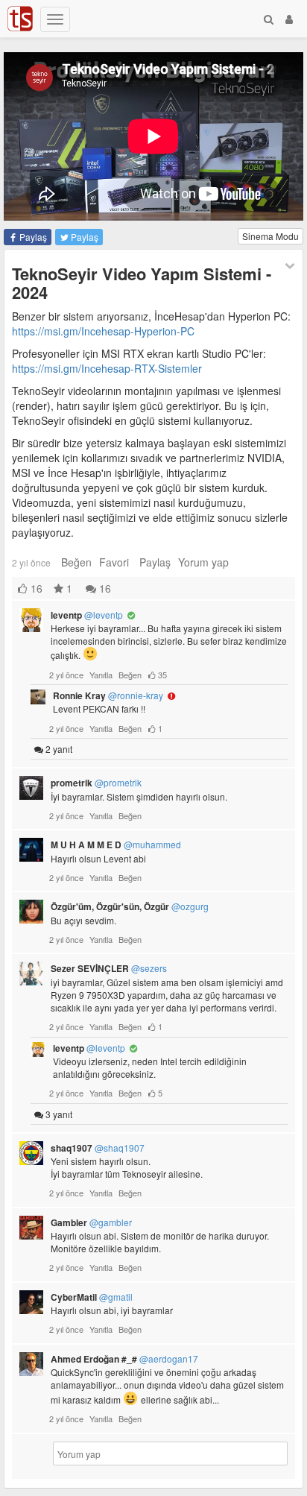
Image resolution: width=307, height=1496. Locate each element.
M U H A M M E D (116, 844)
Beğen (76, 562)
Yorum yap (203, 562)
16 (103, 588)
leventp (87, 615)
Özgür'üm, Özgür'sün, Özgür (130, 906)
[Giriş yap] (289, 18)
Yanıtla (101, 675)
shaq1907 (98, 1148)
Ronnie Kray (108, 695)
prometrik (96, 782)
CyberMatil (92, 1297)
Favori (114, 562)
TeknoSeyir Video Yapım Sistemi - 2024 (141, 282)
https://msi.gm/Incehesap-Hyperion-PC (103, 330)
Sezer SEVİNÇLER (109, 968)
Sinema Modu (270, 236)
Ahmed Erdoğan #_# (124, 1359)
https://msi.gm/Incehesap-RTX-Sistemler (107, 368)
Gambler (91, 1222)
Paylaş (32, 236)
